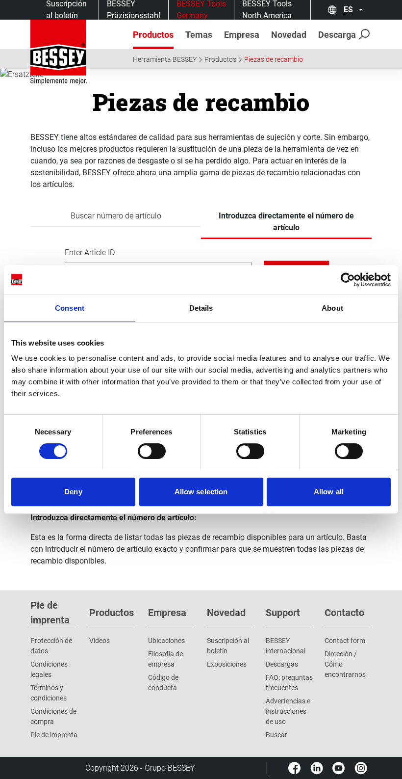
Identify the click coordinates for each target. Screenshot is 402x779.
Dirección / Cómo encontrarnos (345, 664)
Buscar (276, 735)
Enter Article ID (90, 252)
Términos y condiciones (48, 693)
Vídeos (99, 641)
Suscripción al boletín (228, 646)
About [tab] (332, 308)
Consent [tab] (69, 308)
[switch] (152, 451)
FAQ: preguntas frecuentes (289, 682)
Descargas (282, 664)
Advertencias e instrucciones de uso (288, 711)
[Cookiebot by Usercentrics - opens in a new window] (348, 279)
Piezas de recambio (273, 59)
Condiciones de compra (53, 716)
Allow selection (201, 491)
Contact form (345, 641)
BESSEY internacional (285, 646)
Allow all (329, 491)
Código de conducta (163, 682)
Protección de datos (51, 646)
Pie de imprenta (53, 735)
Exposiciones (227, 664)
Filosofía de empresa (165, 659)
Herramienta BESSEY (165, 59)
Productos (220, 59)
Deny (73, 491)
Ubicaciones (166, 641)
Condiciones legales (49, 669)
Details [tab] (201, 308)
